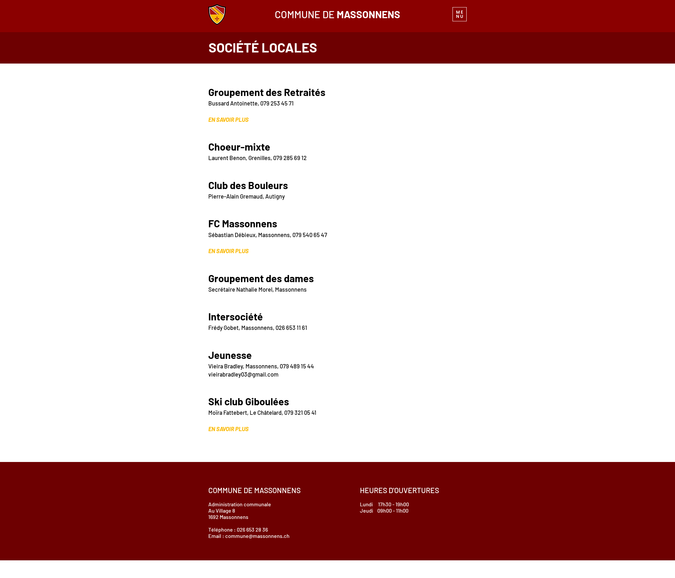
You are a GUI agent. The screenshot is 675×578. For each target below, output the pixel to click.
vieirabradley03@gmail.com (243, 374)
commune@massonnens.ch (257, 536)
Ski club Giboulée (246, 401)
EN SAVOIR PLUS (228, 250)
